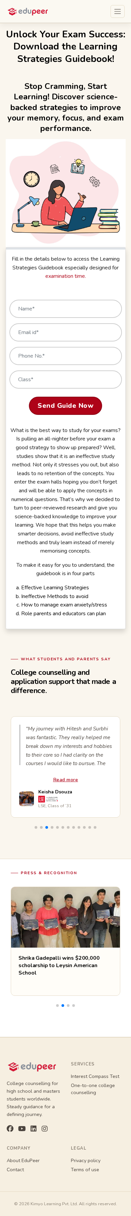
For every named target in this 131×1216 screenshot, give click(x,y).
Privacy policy (85, 1160)
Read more (65, 779)
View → (27, 984)
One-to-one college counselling (93, 1089)
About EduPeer (23, 1160)
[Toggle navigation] (118, 11)
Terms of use (85, 1169)
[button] (36, 827)
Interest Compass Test (95, 1076)
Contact (15, 1169)
